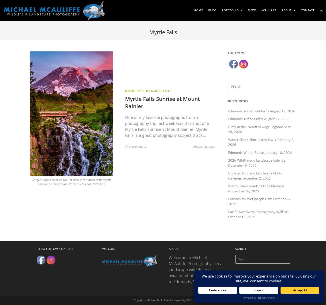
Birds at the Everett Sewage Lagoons (255, 127)
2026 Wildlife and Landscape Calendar (257, 160)
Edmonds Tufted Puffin (245, 119)
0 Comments (137, 146)
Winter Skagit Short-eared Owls (252, 139)
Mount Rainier (136, 91)
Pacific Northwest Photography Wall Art (258, 211)
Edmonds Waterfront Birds (248, 111)
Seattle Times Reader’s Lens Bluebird (256, 186)
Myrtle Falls (161, 91)
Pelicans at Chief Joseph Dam (250, 199)
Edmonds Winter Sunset (246, 152)
